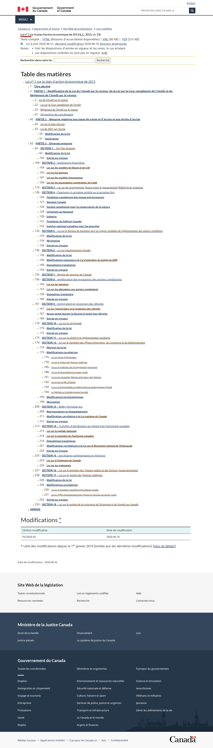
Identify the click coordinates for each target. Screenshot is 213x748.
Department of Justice (47, 29)
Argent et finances (88, 725)
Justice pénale (26, 640)
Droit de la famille (28, 633)
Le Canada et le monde (90, 717)
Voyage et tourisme (29, 695)
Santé (21, 717)
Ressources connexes (30, 600)
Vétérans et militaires (148, 695)
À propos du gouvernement (152, 668)
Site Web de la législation (77, 29)
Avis (103, 740)
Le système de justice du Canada (96, 640)
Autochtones (143, 688)
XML (105, 39)
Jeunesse (141, 703)
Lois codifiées (104, 29)
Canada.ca (24, 29)
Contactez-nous (145, 600)
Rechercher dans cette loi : (36, 60)
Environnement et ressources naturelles (100, 681)
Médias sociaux (27, 740)
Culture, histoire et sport (91, 695)
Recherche (83, 600)
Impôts (22, 725)
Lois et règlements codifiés (93, 593)
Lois (138, 633)
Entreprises (24, 703)
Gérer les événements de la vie (154, 710)
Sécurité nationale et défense (94, 688)
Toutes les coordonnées (32, 668)
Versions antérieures (113, 44)
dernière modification (69, 44)
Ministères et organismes (92, 668)
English (191, 3)
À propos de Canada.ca (83, 740)
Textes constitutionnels (31, 593)
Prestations (24, 710)
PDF (124, 39)
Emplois (22, 681)
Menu (27, 19)
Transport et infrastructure (93, 710)
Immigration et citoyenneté (34, 688)
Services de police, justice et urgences (99, 703)
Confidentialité (119, 740)
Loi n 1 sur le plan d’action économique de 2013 (60, 81)
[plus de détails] (164, 546)
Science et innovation (148, 681)
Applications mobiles (52, 740)
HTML (46, 39)
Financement (84, 633)
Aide (104, 53)
